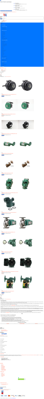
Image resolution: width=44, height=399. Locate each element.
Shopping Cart (3, 375)
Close (0, 23)
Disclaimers (3, 365)
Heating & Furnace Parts (4, 30)
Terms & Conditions (4, 370)
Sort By (1, 76)
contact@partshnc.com (4, 384)
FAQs (2, 373)
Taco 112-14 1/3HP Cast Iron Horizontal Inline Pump (7, 153)
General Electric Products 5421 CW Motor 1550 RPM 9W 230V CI (9, 94)
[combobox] (3, 18)
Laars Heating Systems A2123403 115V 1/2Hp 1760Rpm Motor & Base (9, 133)
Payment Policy (3, 367)
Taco (2, 70)
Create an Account (5, 20)
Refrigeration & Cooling (4, 61)
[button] (2, 116)
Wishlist (2, 376)
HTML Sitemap (3, 366)
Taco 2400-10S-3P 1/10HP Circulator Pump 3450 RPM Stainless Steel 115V (10, 192)
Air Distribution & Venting (4, 26)
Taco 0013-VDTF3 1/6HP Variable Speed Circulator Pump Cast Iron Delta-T (10, 271)
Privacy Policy (3, 368)
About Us (3, 364)
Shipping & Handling (4, 369)
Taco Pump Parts (7, 312)
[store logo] (5, 16)
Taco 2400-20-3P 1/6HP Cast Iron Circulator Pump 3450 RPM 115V (9, 212)
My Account (3, 66)
